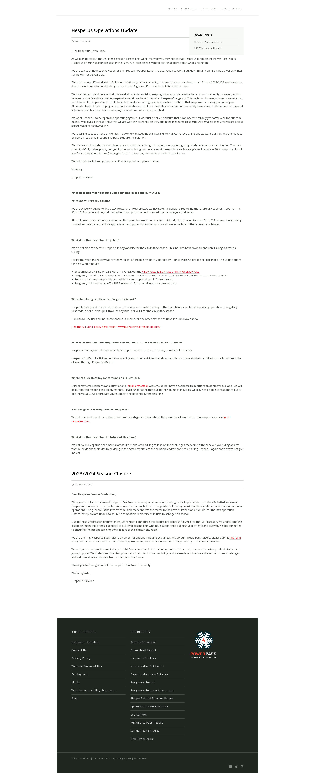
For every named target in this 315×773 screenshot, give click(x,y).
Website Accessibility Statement (93, 690)
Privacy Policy (80, 658)
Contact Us (79, 650)
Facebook (230, 766)
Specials (172, 8)
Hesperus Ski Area (143, 658)
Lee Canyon (138, 714)
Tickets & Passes (209, 8)
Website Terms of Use (86, 666)
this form (235, 537)
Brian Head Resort (143, 650)
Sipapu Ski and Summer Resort (151, 698)
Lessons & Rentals (232, 8)
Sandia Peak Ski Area (145, 730)
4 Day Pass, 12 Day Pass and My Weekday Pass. (170, 271)
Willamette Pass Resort (146, 722)
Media (75, 682)
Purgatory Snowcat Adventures (152, 690)
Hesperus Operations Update (104, 30)
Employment (80, 674)
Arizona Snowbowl (143, 642)
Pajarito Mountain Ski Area (149, 674)
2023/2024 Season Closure (101, 473)
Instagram (242, 766)
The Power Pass (141, 738)
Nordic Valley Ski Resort (147, 666)
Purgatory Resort (142, 682)
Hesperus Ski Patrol (85, 642)
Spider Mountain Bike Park (149, 706)
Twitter (236, 766)
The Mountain (188, 8)
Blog (74, 698)
